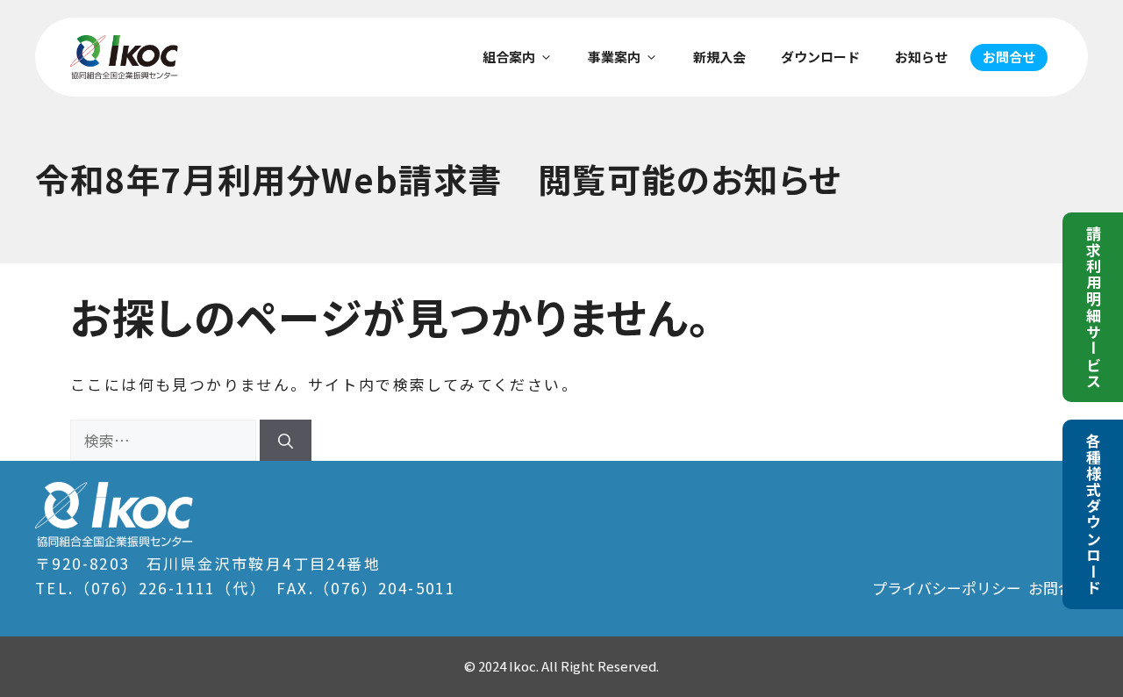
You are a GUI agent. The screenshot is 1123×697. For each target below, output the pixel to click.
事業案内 (614, 56)
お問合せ (1009, 56)
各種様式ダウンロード (1094, 514)
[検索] (285, 441)
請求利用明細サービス (1094, 307)
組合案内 (509, 56)
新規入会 (719, 56)
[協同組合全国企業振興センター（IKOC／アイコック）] (124, 57)
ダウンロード (820, 56)
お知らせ (921, 56)
